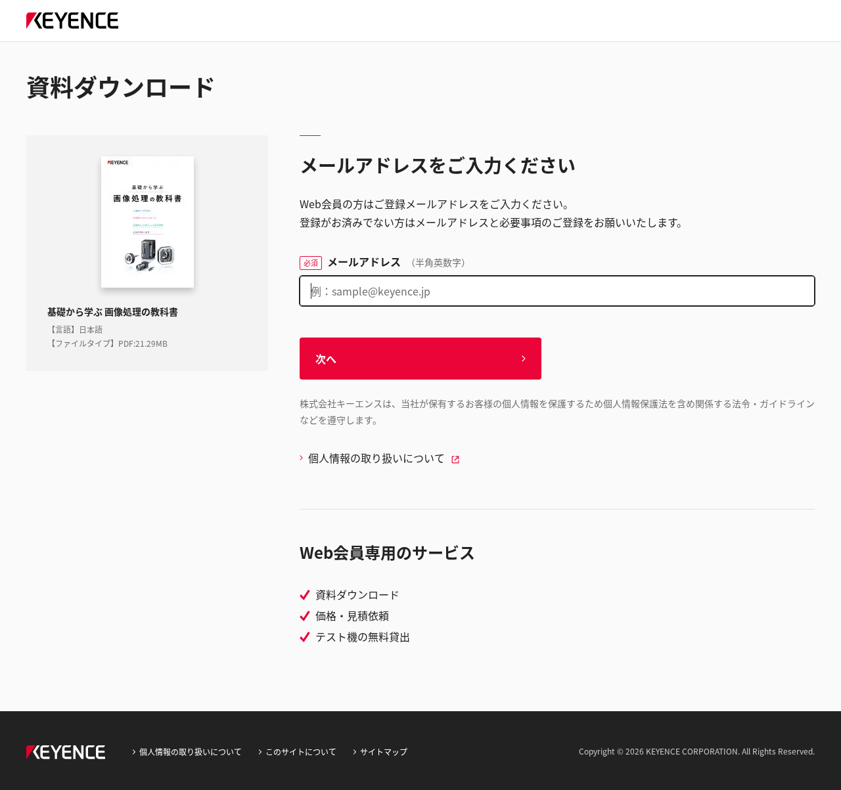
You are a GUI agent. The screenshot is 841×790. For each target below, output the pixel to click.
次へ (325, 358)
